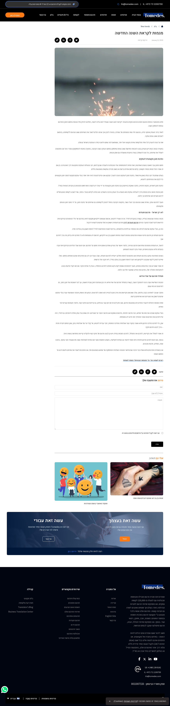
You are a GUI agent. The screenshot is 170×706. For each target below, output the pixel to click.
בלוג (52, 14)
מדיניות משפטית (49, 698)
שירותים (103, 14)
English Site (110, 616)
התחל (125, 539)
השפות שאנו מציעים (72, 607)
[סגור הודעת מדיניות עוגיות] (110, 701)
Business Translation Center (20, 611)
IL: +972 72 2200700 (153, 4)
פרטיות (113, 611)
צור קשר (49, 539)
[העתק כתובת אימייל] (118, 4)
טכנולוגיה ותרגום (73, 633)
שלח (157, 444)
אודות (113, 598)
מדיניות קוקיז (31, 698)
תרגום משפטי (89, 14)
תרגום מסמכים (74, 602)
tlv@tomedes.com (129, 4)
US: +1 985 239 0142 (153, 667)
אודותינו (123, 14)
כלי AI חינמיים (63, 14)
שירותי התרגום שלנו (72, 611)
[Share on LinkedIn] (63, 40)
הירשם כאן (72, 551)
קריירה (113, 602)
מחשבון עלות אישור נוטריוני (69, 638)
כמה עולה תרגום (73, 598)
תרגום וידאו (75, 624)
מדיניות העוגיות (130, 701)
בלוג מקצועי (28, 598)
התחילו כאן (15, 15)
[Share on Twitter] (76, 40)
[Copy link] (57, 40)
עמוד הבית (136, 14)
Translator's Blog (25, 607)
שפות (113, 14)
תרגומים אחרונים (73, 616)
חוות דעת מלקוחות (26, 602)
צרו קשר (42, 14)
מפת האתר (111, 607)
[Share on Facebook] (70, 40)
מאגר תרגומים (74, 629)
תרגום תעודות (74, 620)
